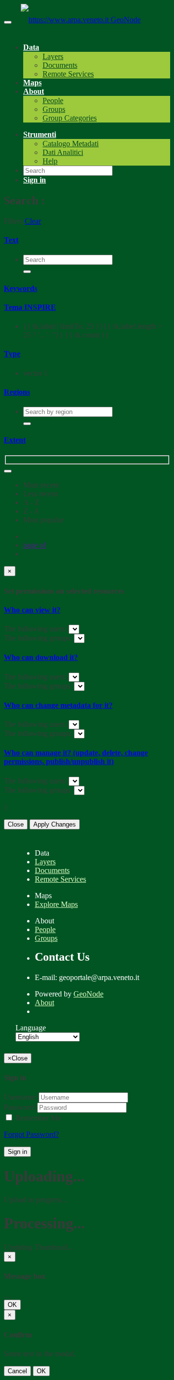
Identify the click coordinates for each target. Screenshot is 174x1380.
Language (30, 1028)
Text (11, 240)
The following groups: (39, 638)
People (53, 100)
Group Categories (70, 118)
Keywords (20, 288)
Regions (17, 392)
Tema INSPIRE (30, 307)
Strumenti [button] (39, 134)
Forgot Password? (31, 1134)
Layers (53, 56)
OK (12, 1304)
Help (50, 161)
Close (16, 824)
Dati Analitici (63, 152)
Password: (19, 1107)
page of (34, 545)
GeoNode (126, 19)
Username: (20, 1097)
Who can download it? (41, 657)
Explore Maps (56, 904)
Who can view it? (32, 610)
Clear (33, 221)
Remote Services (68, 74)
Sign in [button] (34, 180)
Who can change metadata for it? (58, 705)
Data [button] (31, 47)
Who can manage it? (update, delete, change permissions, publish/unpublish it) (76, 757)
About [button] (33, 91)
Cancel (17, 1371)
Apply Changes (54, 824)
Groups (54, 109)
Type (12, 354)
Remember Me (37, 1118)
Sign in (17, 1151)
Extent (15, 440)
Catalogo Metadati (71, 143)
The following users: (36, 629)
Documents (60, 65)
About (44, 1002)
